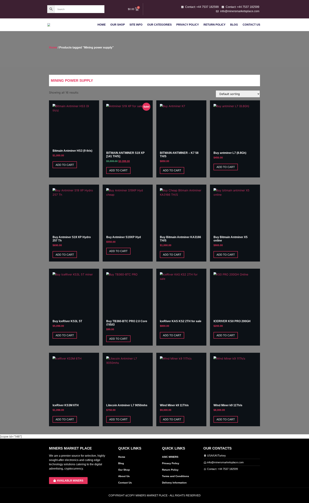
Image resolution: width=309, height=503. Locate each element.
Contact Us (251, 24)
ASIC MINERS (170, 456)
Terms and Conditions (175, 476)
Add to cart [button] (65, 164)
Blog (234, 24)
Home (101, 24)
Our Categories (159, 24)
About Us (124, 476)
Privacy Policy (187, 24)
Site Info (136, 24)
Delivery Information (174, 482)
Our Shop (117, 24)
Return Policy (214, 24)
